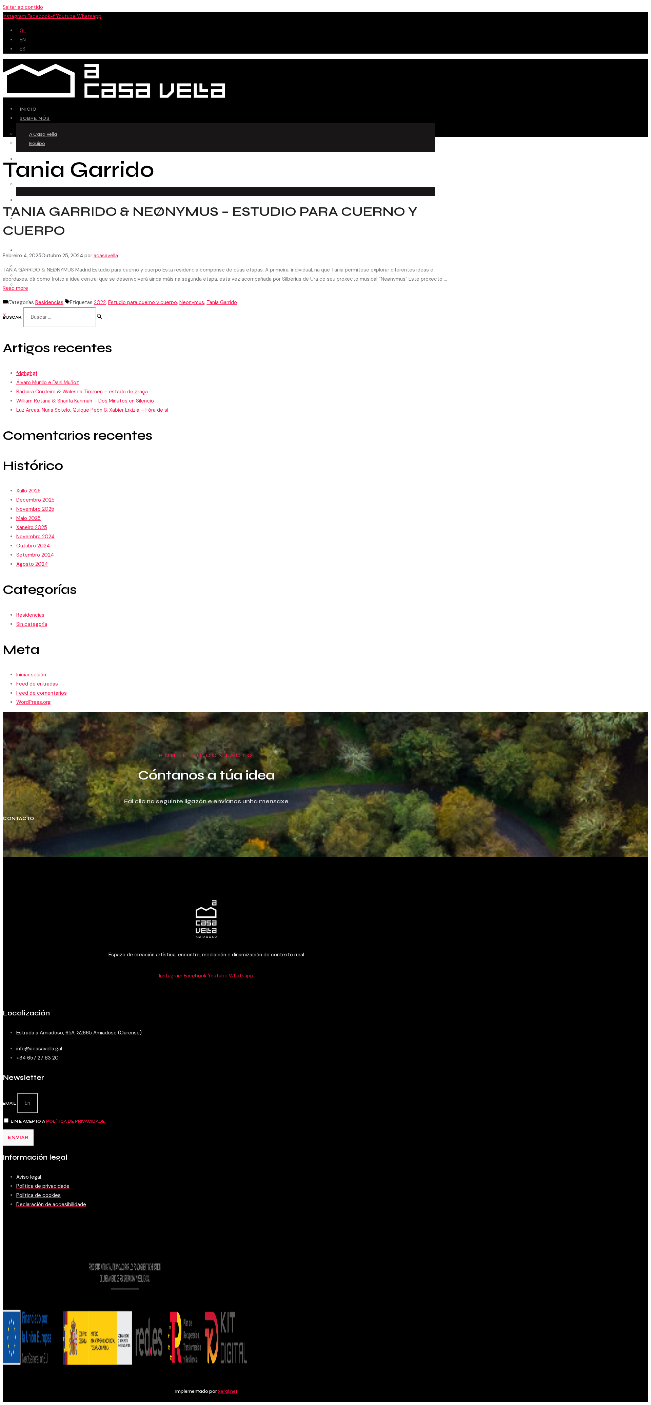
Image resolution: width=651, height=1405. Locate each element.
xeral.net (227, 1391)
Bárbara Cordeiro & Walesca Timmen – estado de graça (82, 391)
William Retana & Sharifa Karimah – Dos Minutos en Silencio (85, 400)
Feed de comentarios (41, 693)
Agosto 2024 (32, 564)
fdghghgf (26, 373)
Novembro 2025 (35, 509)
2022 (100, 302)
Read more (15, 288)
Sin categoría (31, 624)
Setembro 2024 (35, 554)
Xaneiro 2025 (31, 527)
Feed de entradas (37, 683)
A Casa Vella (43, 134)
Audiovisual (37, 251)
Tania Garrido (221, 302)
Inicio (28, 109)
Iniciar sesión (31, 674)
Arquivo (37, 285)
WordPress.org (33, 702)
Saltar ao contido (23, 7)
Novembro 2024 (35, 536)
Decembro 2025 (35, 500)
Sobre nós (35, 118)
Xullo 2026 (28, 490)
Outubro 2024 (33, 545)
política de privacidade (75, 1121)
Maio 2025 (28, 518)
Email (10, 1103)
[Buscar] (99, 318)
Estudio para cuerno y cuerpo (142, 302)
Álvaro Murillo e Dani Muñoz (47, 382)
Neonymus (191, 302)
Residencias (37, 200)
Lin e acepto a (58, 1121)
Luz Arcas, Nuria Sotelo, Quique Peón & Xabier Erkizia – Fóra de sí (92, 410)
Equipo (37, 143)
